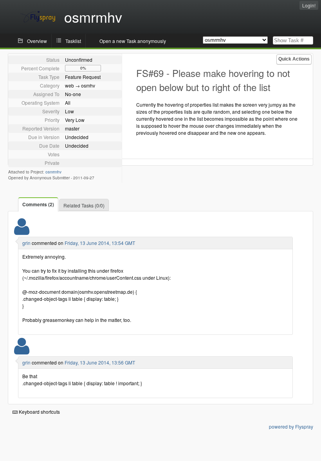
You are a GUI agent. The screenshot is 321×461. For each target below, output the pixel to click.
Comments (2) (38, 204)
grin (26, 242)
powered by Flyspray (291, 426)
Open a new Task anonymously (132, 41)
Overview (37, 41)
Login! (309, 5)
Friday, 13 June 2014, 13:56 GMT (100, 362)
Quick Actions (294, 59)
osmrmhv (53, 172)
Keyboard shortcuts (39, 411)
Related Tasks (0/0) (84, 205)
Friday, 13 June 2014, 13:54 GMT (100, 242)
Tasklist (73, 41)
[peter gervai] (21, 231)
